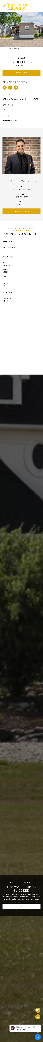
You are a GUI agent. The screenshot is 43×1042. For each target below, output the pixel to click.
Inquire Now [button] (21, 73)
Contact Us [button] (21, 906)
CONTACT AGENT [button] (21, 211)
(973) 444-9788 (21, 197)
